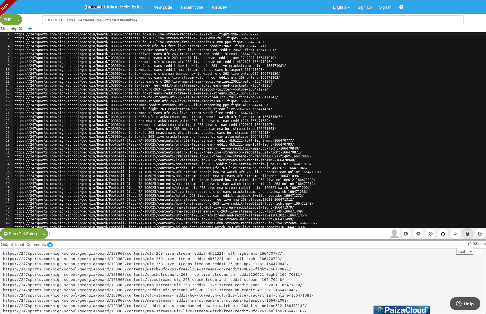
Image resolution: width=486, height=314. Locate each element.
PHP (8, 19)
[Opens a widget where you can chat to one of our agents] (464, 304)
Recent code (192, 7)
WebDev (219, 7)
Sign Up (365, 7)
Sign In (385, 7)
